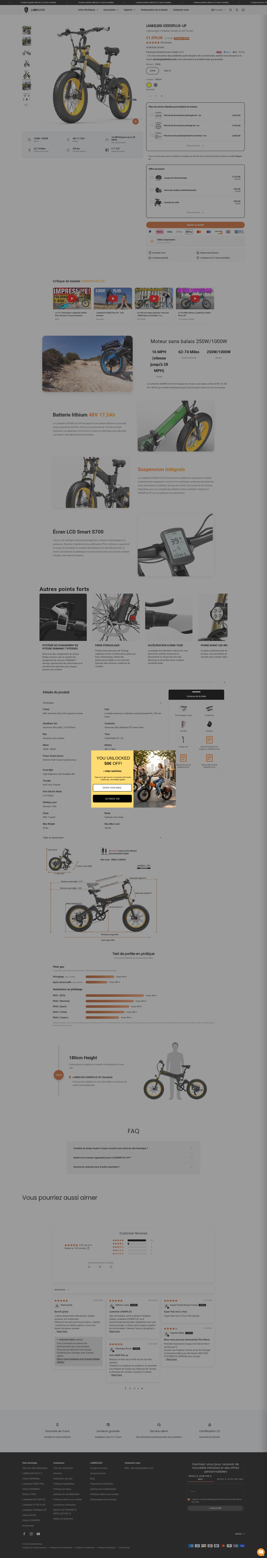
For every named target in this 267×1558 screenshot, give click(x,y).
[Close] (172, 753)
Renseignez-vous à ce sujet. (255, 1541)
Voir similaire (239, 1541)
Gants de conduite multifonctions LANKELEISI (250, 1530)
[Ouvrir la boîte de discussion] (261, 1552)
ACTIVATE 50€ (112, 798)
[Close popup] (262, 1520)
